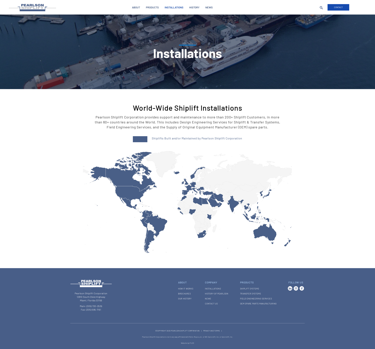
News (209, 7)
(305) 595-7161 (93, 309)
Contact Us (211, 303)
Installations (174, 7)
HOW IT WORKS (185, 288)
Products (152, 7)
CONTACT (338, 7)
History (194, 7)
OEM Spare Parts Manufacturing (258, 303)
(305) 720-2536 (94, 306)
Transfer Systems (250, 293)
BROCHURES (184, 293)
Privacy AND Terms (211, 331)
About (136, 7)
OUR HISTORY (185, 298)
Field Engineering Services (256, 298)
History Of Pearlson (216, 293)
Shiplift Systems (249, 288)
